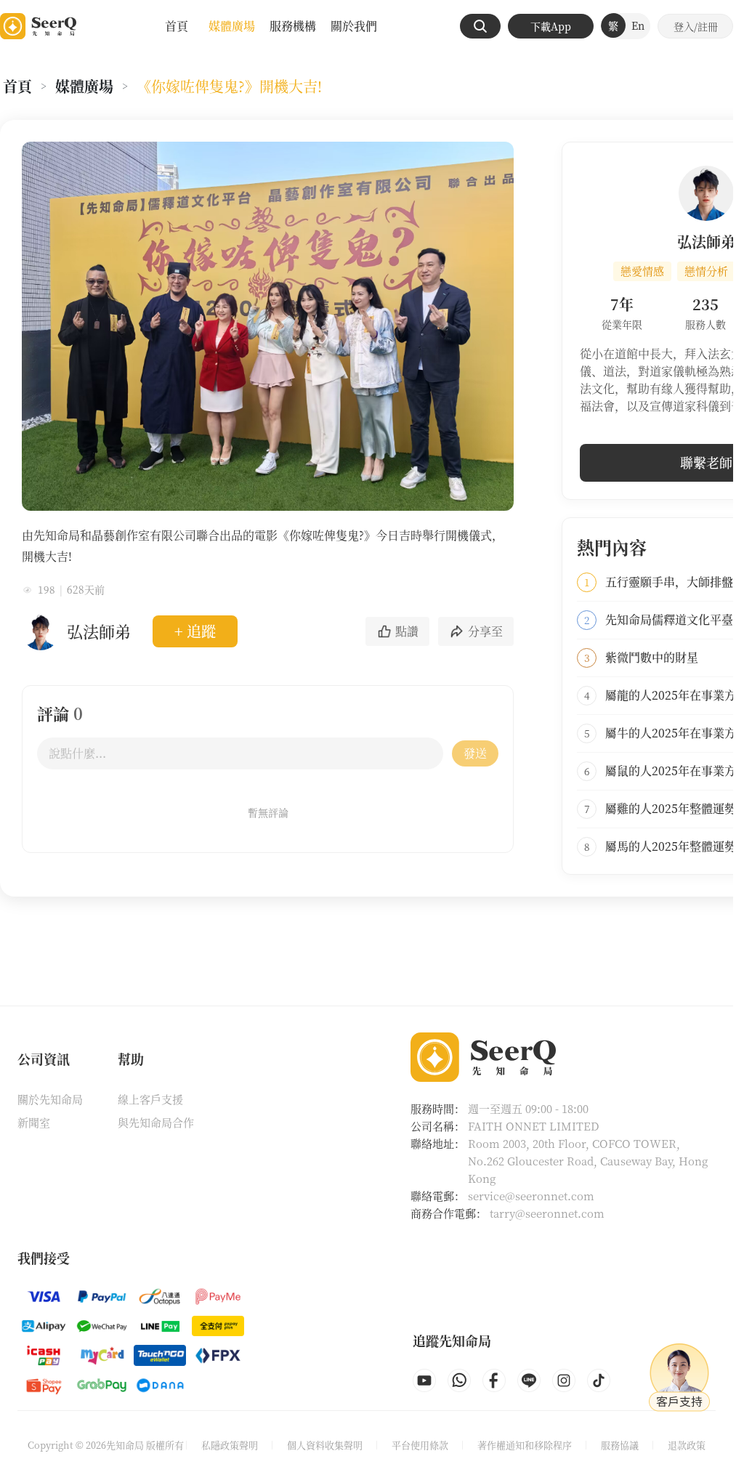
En (637, 25)
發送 (475, 753)
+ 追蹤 (195, 631)
